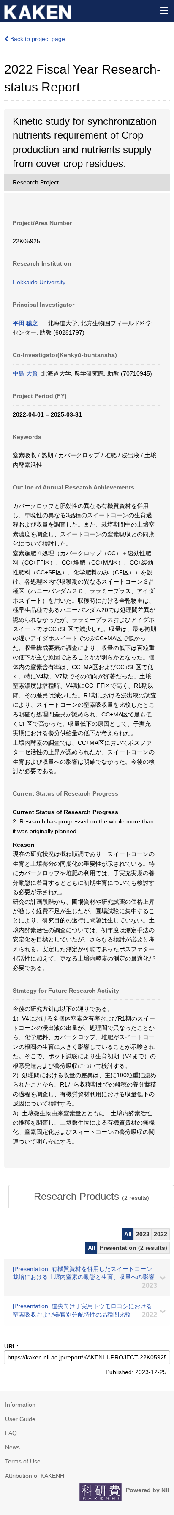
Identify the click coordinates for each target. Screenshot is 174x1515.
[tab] (91, 1196)
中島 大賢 (25, 373)
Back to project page (36, 39)
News (12, 1447)
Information (20, 1404)
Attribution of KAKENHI (35, 1475)
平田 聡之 (25, 323)
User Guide (20, 1419)
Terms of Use (23, 1461)
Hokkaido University (39, 282)
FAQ (11, 1433)
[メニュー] (164, 10)
